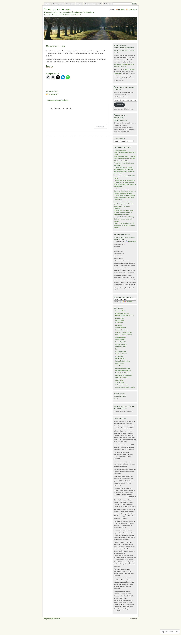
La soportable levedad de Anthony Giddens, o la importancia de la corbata (124, 219)
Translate (129, 301)
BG (100, 4)
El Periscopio (119, 356)
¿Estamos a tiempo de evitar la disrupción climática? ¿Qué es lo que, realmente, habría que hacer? (124, 169)
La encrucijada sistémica (122, 368)
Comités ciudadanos (121, 330)
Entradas (121, 9)
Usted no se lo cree (57, 9)
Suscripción (58, 4)
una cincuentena (129, 69)
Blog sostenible (119, 318)
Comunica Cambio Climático (123, 332)
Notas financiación (55, 46)
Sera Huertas (119, 380)
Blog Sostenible (119, 320)
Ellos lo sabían (118, 174)
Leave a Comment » (52, 91)
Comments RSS (53, 94)
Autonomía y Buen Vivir (122, 313)
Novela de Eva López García (124, 373)
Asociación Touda (120, 311)
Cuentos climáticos (121, 344)
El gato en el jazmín (121, 354)
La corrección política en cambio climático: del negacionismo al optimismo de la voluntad (123, 212)
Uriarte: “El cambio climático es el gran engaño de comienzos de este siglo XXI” (124, 225)
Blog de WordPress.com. (52, 619)
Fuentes (49, 66)
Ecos (116, 349)
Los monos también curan (123, 370)
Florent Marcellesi (120, 358)
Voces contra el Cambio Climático (125, 387)
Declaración (117, 73)
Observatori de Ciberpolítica (123, 375)
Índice (79, 4)
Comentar (100, 126)
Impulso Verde (119, 363)
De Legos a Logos (120, 346)
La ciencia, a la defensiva (121, 189)
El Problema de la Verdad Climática (124, 180)
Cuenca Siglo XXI (120, 342)
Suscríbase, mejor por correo (124, 88)
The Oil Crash (119, 382)
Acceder (116, 399)
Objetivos (70, 4)
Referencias (90, 4)
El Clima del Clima (120, 351)
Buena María (119, 322)
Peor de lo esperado (120, 150)
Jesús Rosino (119, 366)
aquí (120, 78)
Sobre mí (108, 4)
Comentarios (132, 9)
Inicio (47, 4)
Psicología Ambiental (121, 377)
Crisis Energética (120, 337)
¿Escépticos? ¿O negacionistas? (124, 182)
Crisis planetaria (120, 339)
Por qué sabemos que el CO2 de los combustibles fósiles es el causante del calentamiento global (125, 159)
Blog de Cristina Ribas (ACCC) (124, 315)
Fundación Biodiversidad (122, 361)
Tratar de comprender (121, 385)
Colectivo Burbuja (120, 327)
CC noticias (118, 325)
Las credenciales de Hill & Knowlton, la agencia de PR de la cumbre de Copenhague (124, 197)
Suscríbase (119, 104)
